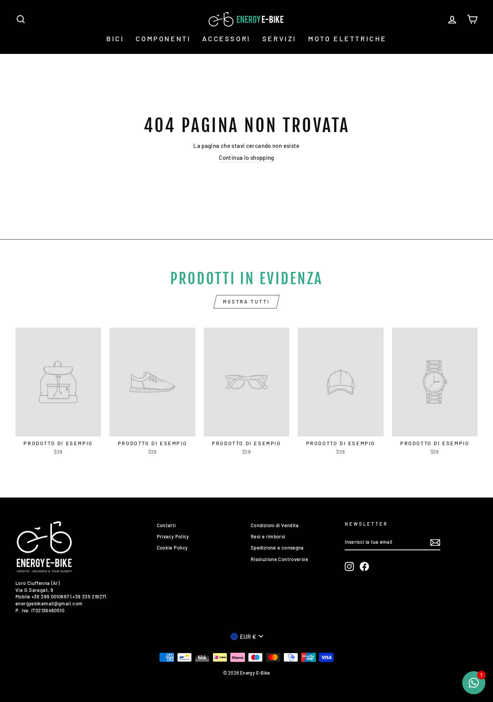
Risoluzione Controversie (279, 559)
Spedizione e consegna (277, 548)
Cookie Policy (172, 548)
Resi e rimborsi (268, 536)
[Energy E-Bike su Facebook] (364, 566)
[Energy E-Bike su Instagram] (349, 566)
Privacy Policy (173, 536)
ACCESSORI (226, 38)
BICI (115, 38)
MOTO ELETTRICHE (347, 38)
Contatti (166, 525)
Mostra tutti (246, 301)
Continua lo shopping (246, 157)
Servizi (279, 38)
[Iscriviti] (435, 542)
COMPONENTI (163, 38)
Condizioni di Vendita (275, 525)
